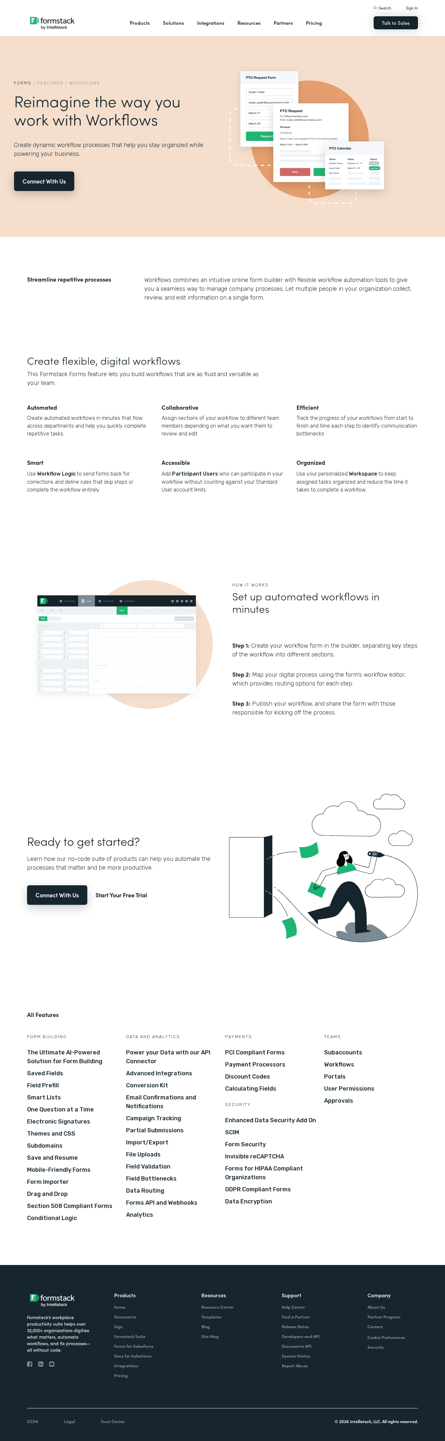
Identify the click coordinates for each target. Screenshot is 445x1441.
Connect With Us (44, 181)
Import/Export (147, 1142)
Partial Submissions (155, 1130)
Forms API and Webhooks (161, 1202)
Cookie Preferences (386, 1337)
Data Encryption (248, 1201)
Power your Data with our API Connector (168, 1057)
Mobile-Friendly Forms (59, 1169)
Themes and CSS (51, 1133)
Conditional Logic (52, 1218)
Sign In (412, 7)
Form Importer (48, 1181)
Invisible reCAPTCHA (254, 1156)
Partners (283, 22)
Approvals (338, 1100)
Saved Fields (45, 1073)
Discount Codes (247, 1076)
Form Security (245, 1144)
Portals (335, 1076)
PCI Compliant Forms (255, 1052)
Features (50, 83)
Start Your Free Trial (121, 895)
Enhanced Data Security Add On (270, 1120)
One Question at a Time (60, 1109)
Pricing (314, 22)
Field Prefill (43, 1085)
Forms (23, 83)
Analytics (139, 1214)
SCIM (232, 1132)
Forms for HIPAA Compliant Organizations (264, 1173)
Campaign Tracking (153, 1118)
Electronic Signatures (58, 1121)
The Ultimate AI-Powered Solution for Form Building (64, 1057)
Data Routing (145, 1190)
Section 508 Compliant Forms (69, 1206)
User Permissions (349, 1088)
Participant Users (195, 474)
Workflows (339, 1064)
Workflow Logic (56, 474)
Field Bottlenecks (151, 1178)
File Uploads (143, 1154)
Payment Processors (255, 1064)
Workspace (363, 474)
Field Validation (148, 1166)
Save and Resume (52, 1157)
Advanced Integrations (159, 1073)
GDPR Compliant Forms (258, 1189)
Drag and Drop (47, 1194)
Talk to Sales (396, 22)
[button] (139, 23)
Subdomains (45, 1145)
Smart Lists (44, 1097)
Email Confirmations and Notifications (161, 1102)
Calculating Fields (250, 1088)
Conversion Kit (147, 1085)
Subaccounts (343, 1052)
